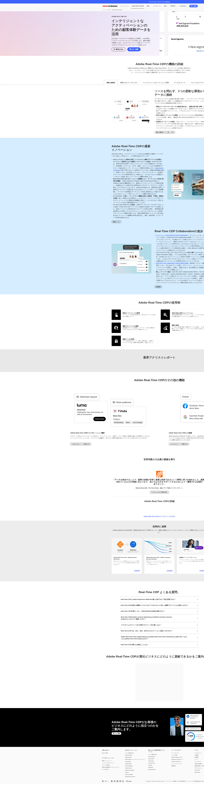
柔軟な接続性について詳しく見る (165, 132)
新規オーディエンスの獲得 (131, 313)
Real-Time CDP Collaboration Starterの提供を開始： (173, 263)
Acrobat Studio (128, 763)
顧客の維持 (175, 325)
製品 (109, 9)
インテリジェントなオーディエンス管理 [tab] (156, 82)
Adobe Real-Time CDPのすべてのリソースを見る (159, 516)
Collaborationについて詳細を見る (81, 444)
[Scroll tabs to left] (1, 82)
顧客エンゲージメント (107, 760)
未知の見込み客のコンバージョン (182, 313)
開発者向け (173, 765)
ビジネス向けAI (105, 769)
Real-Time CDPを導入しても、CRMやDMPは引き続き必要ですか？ (143, 611)
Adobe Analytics (128, 755)
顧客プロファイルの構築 (130, 326)
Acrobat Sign (128, 761)
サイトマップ (189, 781)
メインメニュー (123, 6)
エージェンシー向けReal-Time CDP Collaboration (172, 235)
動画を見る (119, 49)
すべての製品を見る (129, 753)
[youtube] (123, 781)
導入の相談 (194, 6)
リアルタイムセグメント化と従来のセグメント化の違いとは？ (141, 625)
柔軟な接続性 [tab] (111, 82)
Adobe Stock (151, 761)
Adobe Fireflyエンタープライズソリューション (134, 759)
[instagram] (114, 781)
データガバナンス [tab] (179, 82)
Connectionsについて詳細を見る (179, 444)
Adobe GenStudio (129, 774)
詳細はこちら (116, 221)
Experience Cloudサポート (177, 759)
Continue (167, 1)
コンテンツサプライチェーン (108, 762)
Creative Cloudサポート (176, 761)
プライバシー (169, 781)
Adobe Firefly (151, 758)
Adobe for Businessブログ (177, 757)
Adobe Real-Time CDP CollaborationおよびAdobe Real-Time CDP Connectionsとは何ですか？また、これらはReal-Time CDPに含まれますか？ (154, 638)
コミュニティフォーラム (176, 763)
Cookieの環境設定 (182, 781)
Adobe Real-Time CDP (130, 776)
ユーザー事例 (174, 755)
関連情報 (172, 6)
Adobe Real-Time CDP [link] (138, 6)
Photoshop (150, 767)
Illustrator (150, 765)
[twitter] (117, 781)
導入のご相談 (133, 49)
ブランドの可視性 (106, 765)
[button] (105, 781)
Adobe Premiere (151, 769)
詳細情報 (158, 286)
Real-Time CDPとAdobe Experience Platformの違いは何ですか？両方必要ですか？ (148, 599)
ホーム (104, 9)
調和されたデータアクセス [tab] (129, 82)
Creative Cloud (128, 768)
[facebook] (112, 781)
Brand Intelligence (129, 765)
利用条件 (175, 781)
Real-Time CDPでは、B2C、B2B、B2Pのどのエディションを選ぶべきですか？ (147, 631)
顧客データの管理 (128, 339)
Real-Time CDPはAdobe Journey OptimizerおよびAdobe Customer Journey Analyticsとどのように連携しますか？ (146, 618)
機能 (148, 6)
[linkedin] (120, 781)
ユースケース (156, 6)
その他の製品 (182, 6)
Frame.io (127, 772)
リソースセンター (175, 753)
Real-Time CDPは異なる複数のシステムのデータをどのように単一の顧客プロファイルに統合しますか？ (154, 605)
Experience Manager (129, 770)
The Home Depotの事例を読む (159, 492)
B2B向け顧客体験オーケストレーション (110, 767)
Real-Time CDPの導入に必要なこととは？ (134, 644)
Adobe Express (128, 757)
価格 (165, 6)
